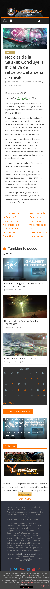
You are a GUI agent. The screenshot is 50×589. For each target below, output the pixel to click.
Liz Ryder (38, 82)
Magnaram (27, 82)
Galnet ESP (10, 52)
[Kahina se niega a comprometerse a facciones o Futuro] (25, 259)
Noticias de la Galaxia (13, 85)
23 (12, 395)
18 (25, 390)
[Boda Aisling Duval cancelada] (25, 334)
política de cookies (26, 583)
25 (25, 395)
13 (38, 384)
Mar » (11, 403)
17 (19, 390)
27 (38, 395)
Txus (24, 432)
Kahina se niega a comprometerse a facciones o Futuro (24, 285)
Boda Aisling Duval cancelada (20, 358)
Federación (22, 98)
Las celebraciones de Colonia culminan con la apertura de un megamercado (25, 422)
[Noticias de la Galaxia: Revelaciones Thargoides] (25, 296)
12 (31, 384)
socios (28, 575)
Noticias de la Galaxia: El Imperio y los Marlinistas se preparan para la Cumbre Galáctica (11, 225)
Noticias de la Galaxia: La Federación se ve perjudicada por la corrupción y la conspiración (38, 227)
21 (44, 390)
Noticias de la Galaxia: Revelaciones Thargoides (24, 322)
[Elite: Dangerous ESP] (25, 8)
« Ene (5, 403)
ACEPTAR (26, 587)
